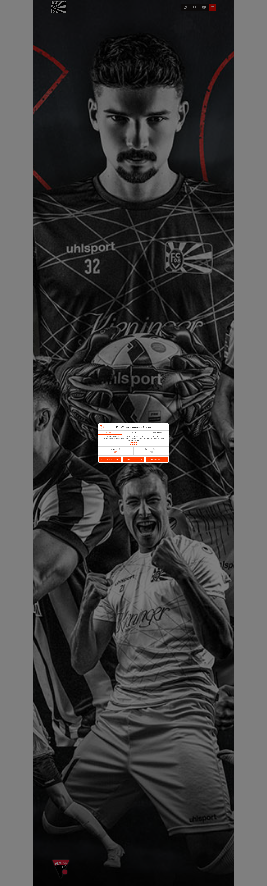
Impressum (133, 444)
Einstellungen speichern (133, 459)
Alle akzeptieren (157, 459)
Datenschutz (133, 442)
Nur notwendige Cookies (110, 459)
